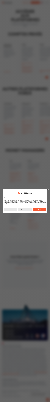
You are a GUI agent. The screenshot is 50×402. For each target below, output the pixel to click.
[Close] (48, 189)
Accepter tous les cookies (39, 209)
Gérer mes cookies (25, 209)
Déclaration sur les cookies (13, 203)
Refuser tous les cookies (10, 209)
